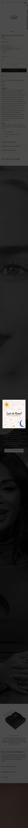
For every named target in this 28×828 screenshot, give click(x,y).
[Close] (23, 401)
